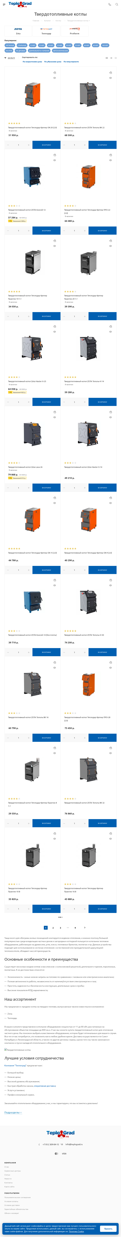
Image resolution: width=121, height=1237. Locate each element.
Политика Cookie (76, 1231)
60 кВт (95, 45)
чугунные (10, 45)
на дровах (20, 50)
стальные (22, 45)
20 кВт (50, 45)
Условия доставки (12, 1205)
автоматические (60, 50)
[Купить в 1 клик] (54, 72)
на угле (9, 50)
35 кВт (77, 45)
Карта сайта (9, 1186)
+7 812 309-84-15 (51, 1144)
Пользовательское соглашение (17, 1197)
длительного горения (39, 50)
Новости (8, 1178)
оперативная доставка (44, 1085)
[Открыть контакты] (109, 4)
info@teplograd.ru (74, 1144)
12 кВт (32, 45)
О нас (6, 1167)
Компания (10, 1162)
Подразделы (11, 1112)
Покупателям (11, 1193)
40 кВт (86, 45)
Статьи (7, 1175)
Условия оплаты (11, 1201)
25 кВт (59, 45)
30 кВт (68, 45)
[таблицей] (116, 58)
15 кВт (41, 45)
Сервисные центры (12, 1171)
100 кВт (105, 45)
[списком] (111, 58)
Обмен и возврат (11, 1213)
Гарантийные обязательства (16, 1209)
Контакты (8, 1182)
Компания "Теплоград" (15, 1065)
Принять (108, 1229)
